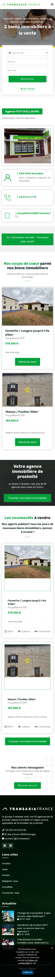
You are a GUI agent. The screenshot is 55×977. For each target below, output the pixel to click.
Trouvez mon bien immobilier (27, 498)
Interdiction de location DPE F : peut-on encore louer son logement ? (33, 928)
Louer (5, 869)
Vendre (6, 875)
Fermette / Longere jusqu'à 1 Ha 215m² (27, 602)
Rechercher (28, 79)
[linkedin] (10, 845)
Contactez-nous (10, 892)
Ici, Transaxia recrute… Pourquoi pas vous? (27, 239)
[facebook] (4, 845)
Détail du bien (27, 362)
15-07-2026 (24, 934)
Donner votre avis (28, 785)
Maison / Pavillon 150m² (22, 411)
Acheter (6, 863)
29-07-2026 (24, 919)
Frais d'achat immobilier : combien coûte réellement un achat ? (33, 942)
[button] (27, 52)
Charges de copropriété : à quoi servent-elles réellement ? (33, 915)
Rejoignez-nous (10, 881)
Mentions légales (27, 969)
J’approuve (27, 972)
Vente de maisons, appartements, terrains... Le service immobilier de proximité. (27, 20)
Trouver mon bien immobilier (27, 741)
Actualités (7, 887)
